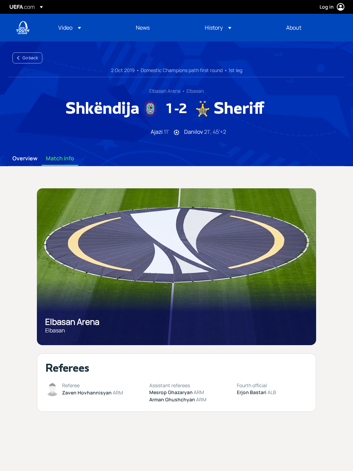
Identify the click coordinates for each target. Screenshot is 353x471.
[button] (69, 27)
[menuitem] (88, 27)
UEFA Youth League (22, 27)
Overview (25, 159)
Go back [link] (30, 58)
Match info (60, 159)
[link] (142, 27)
